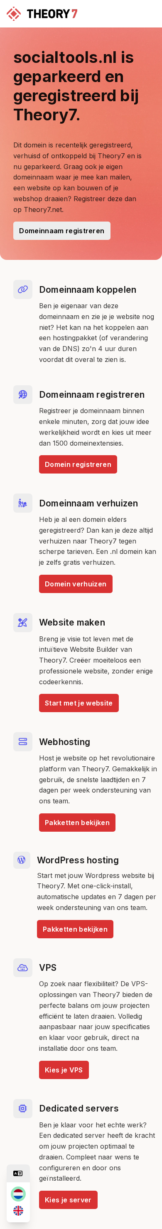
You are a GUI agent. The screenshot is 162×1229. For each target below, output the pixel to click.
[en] (18, 1211)
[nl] (18, 1194)
